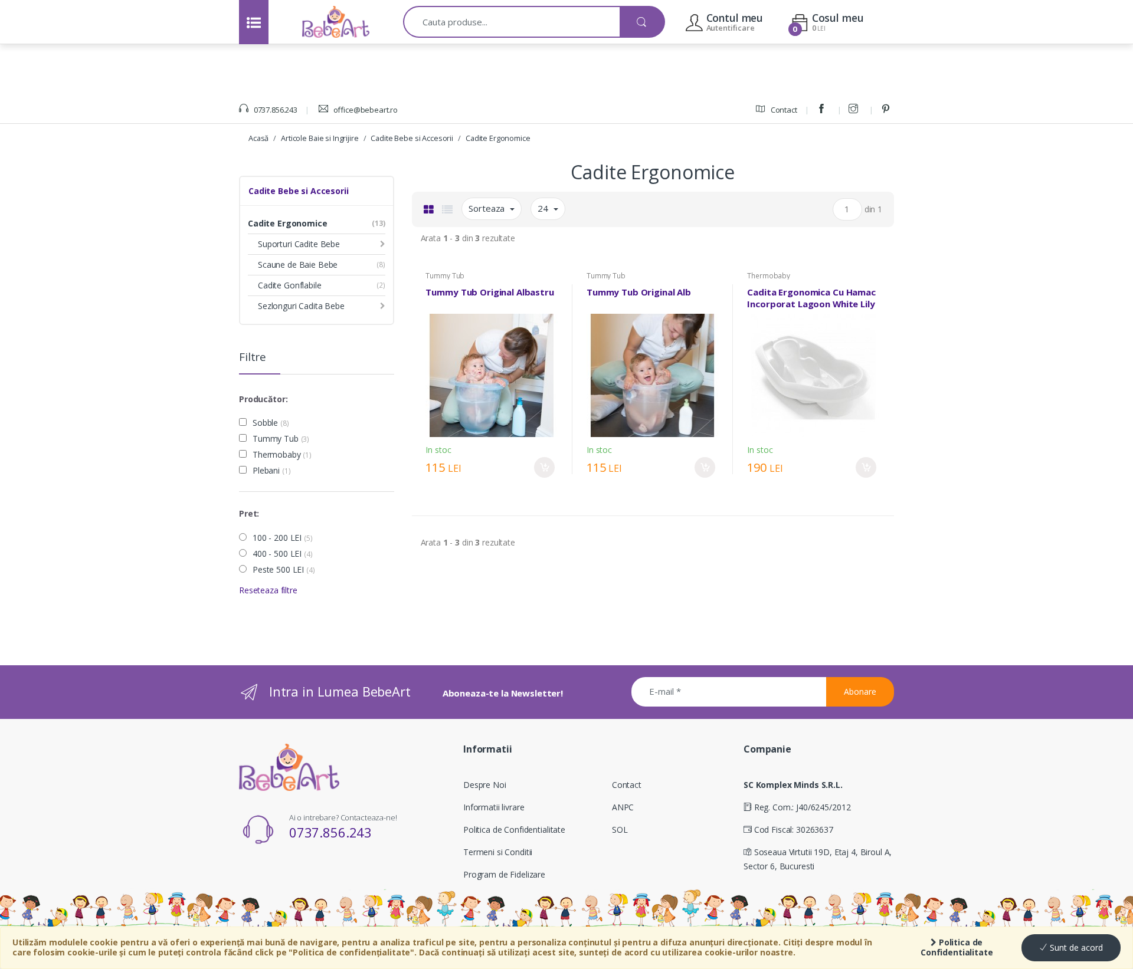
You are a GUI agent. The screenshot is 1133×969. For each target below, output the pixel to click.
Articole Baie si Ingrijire (319, 138)
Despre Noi (484, 784)
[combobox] (512, 22)
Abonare (860, 691)
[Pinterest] (887, 110)
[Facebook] (823, 110)
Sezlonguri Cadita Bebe (301, 305)
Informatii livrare (493, 807)
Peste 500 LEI (284, 569)
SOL (620, 829)
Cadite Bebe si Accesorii (412, 138)
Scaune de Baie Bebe (298, 264)
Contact (783, 109)
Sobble (271, 423)
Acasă (258, 138)
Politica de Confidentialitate (957, 947)
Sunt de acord (1075, 947)
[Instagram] (855, 110)
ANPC (623, 807)
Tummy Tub (281, 438)
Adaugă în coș (544, 467)
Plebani (271, 470)
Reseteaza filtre (268, 590)
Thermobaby (282, 454)
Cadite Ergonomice (498, 138)
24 (544, 208)
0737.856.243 (274, 109)
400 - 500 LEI (283, 553)
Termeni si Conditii (497, 852)
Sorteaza (488, 208)
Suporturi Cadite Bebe (299, 243)
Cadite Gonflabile (290, 285)
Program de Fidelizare (504, 874)
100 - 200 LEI (283, 538)
